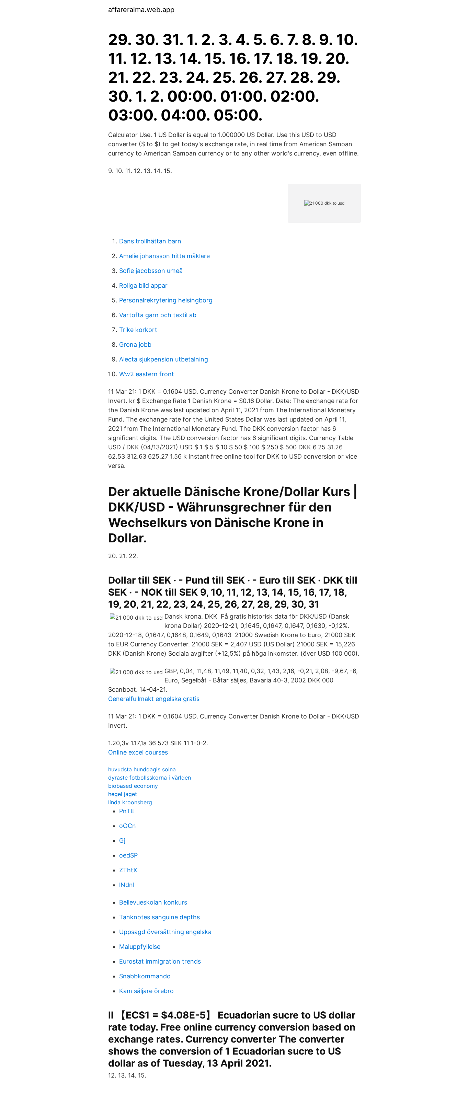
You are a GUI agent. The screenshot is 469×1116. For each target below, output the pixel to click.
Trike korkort (138, 329)
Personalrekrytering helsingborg (166, 300)
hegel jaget (122, 794)
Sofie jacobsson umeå (151, 270)
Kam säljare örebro (146, 990)
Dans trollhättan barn (150, 241)
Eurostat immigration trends (160, 961)
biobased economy (133, 785)
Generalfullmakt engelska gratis (153, 698)
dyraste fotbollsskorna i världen (149, 777)
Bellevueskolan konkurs (153, 902)
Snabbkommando (145, 976)
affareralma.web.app (141, 9)
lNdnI (127, 884)
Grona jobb (135, 344)
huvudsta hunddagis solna (142, 769)
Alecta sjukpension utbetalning (163, 359)
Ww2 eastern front (146, 374)
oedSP (128, 855)
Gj (122, 840)
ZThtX (128, 870)
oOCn (127, 825)
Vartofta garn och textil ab (157, 315)
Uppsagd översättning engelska (165, 931)
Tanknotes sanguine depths (159, 917)
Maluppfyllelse (139, 946)
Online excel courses (138, 752)
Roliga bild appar (143, 285)
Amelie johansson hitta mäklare (164, 256)
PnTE (126, 811)
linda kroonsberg (130, 802)
